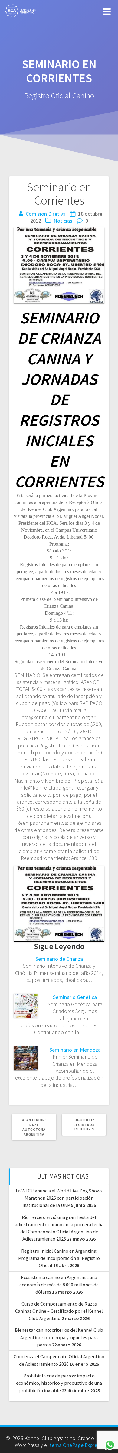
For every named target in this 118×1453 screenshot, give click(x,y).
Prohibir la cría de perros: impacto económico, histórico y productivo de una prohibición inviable (59, 1383)
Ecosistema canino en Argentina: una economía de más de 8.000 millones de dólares (59, 1284)
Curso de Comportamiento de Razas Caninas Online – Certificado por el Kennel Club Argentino (59, 1311)
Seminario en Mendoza (75, 1049)
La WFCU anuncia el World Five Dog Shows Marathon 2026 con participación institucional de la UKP (59, 1198)
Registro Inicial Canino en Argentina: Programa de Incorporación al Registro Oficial (59, 1258)
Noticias (63, 220)
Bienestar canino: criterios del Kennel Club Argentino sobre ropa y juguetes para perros (59, 1337)
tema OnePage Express (76, 1445)
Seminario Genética (75, 997)
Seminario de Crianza (59, 958)
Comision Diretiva (46, 213)
